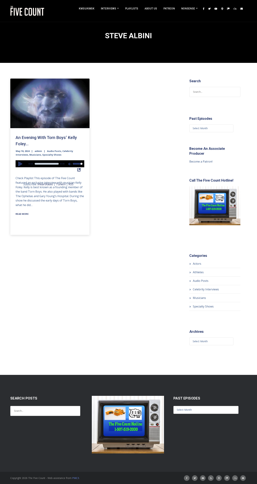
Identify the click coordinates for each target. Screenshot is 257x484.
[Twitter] (209, 8)
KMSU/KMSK (86, 8)
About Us (151, 8)
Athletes (198, 272)
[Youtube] (216, 8)
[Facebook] (203, 8)
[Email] (241, 8)
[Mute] (70, 164)
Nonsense (188, 8)
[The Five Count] (27, 11)
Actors (197, 264)
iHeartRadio (45, 184)
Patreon (169, 8)
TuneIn (61, 184)
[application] (50, 163)
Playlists (131, 8)
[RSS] (211, 478)
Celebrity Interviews (206, 289)
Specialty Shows (51, 154)
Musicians (35, 154)
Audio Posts (54, 151)
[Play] (20, 163)
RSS (71, 184)
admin (38, 151)
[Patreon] (228, 8)
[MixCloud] (234, 8)
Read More (22, 214)
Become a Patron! (200, 161)
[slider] (78, 166)
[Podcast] (222, 8)
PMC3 (75, 478)
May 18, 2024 (23, 151)
